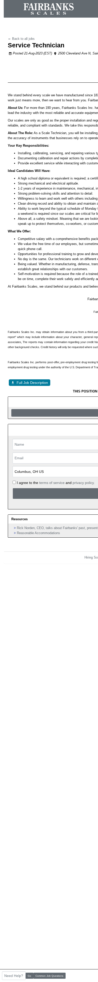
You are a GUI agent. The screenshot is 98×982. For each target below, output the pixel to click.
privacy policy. (84, 483)
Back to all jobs (23, 39)
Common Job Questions (49, 975)
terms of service (52, 483)
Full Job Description (32, 383)
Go (29, 975)
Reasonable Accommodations (38, 533)
